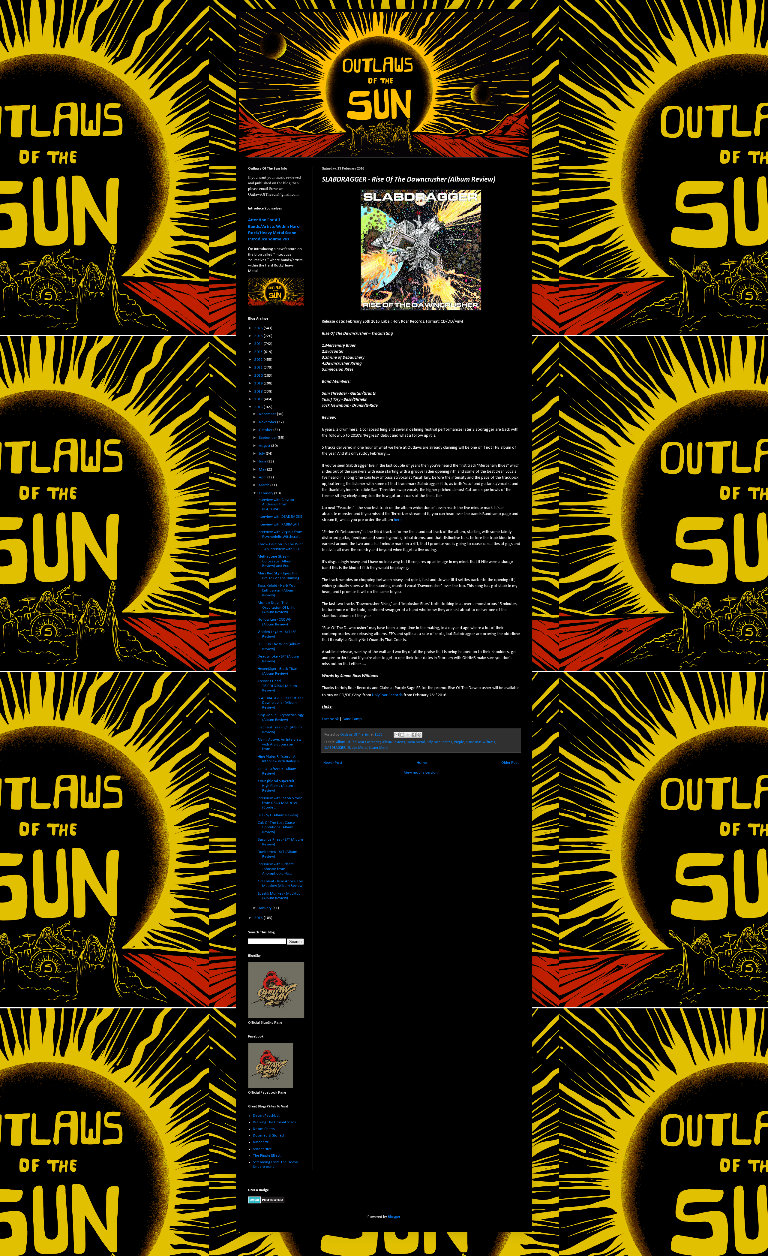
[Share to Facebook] (414, 735)
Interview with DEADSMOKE (280, 517)
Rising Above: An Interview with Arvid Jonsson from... (279, 744)
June (263, 461)
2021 (259, 367)
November (268, 422)
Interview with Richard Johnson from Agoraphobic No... (276, 868)
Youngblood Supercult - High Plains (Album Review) (277, 785)
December (268, 414)
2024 (259, 344)
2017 (259, 399)
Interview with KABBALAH (278, 524)
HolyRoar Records (387, 695)
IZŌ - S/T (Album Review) (278, 815)
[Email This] (397, 735)
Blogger (394, 1217)
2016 (259, 407)
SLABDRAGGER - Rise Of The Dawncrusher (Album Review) (281, 702)
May (263, 469)
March (264, 485)
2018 (259, 391)
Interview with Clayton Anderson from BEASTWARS (276, 504)
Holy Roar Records (439, 742)
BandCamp (352, 719)
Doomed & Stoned (268, 1135)
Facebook (330, 719)
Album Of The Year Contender (358, 742)
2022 (259, 360)
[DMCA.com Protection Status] (266, 1202)
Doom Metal (416, 742)
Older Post (510, 763)
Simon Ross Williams (480, 742)
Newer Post (332, 763)
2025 (259, 336)
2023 (259, 352)
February (266, 493)
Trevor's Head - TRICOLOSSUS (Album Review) (277, 685)
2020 (259, 376)
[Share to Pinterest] (419, 735)
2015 (259, 918)
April (263, 477)
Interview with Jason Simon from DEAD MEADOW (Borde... (280, 802)
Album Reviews (393, 742)
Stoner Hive (262, 1149)
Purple (459, 742)
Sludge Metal (357, 748)
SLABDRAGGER (335, 748)
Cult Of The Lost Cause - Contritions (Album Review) (277, 827)
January (265, 908)
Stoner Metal (378, 748)
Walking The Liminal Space (275, 1122)
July (262, 454)
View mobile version (421, 773)
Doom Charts (264, 1129)
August (265, 446)
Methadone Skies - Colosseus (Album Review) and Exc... (275, 561)
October (266, 430)
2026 (259, 328)
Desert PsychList (266, 1116)
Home (422, 763)
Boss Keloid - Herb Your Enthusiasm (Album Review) (277, 590)
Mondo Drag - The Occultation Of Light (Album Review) (276, 607)
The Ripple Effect (266, 1156)
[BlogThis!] (402, 735)
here (398, 520)
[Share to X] (408, 735)
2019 (259, 383)
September (268, 438)
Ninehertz (260, 1142)
